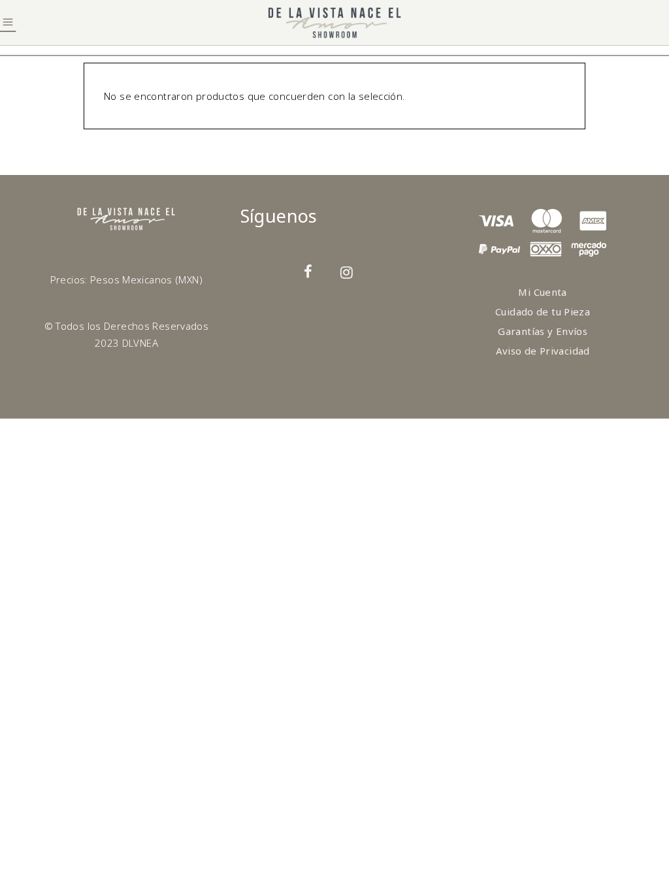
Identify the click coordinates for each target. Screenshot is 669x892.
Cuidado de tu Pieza (542, 311)
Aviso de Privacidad (543, 350)
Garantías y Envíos (542, 331)
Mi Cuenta (542, 291)
